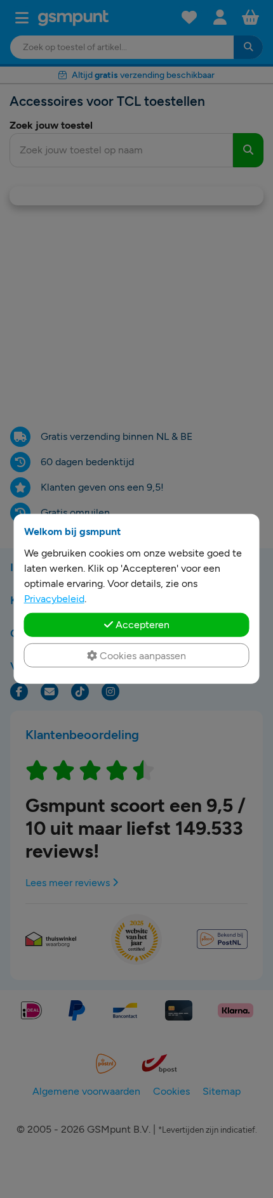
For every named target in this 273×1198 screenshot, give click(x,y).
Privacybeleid (54, 599)
